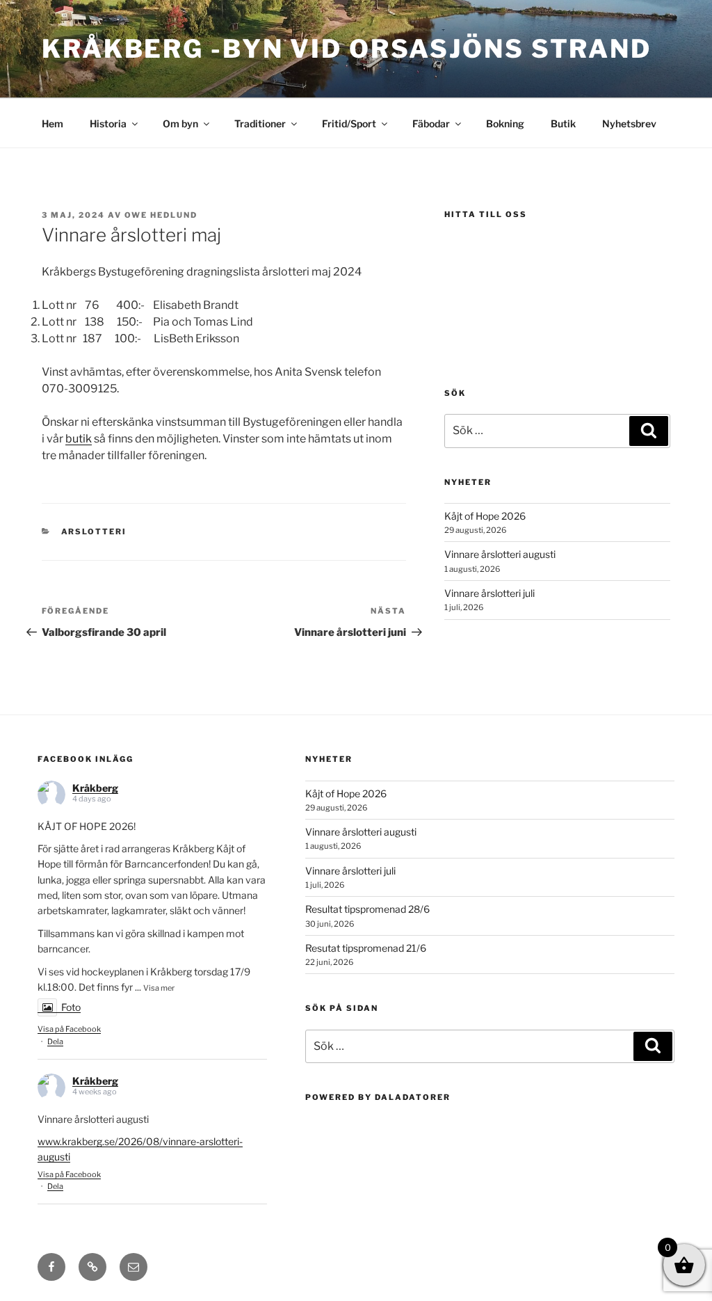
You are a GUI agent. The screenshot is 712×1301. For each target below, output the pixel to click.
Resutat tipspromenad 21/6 (365, 948)
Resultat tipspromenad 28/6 (367, 909)
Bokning (505, 123)
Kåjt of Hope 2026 (485, 516)
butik (78, 438)
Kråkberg (95, 788)
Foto (71, 1007)
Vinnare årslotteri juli (489, 593)
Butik (563, 123)
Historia (108, 123)
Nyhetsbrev (629, 123)
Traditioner (260, 123)
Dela (55, 1041)
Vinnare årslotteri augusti (500, 554)
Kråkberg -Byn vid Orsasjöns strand (347, 48)
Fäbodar (431, 123)
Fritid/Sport (349, 123)
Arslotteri (94, 531)
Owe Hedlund (160, 215)
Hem (52, 123)
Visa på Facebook (69, 1029)
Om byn (180, 123)
